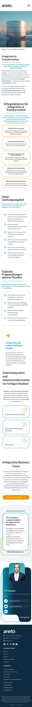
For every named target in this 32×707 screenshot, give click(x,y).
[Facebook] (13, 644)
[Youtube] (16, 644)
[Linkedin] (4, 644)
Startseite (4, 49)
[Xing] (7, 644)
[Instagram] (10, 644)
